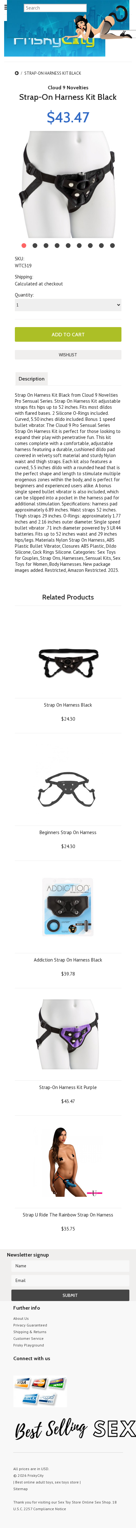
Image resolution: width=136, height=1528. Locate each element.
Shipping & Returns (29, 1331)
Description (32, 379)
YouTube (28, 1370)
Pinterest (39, 1370)
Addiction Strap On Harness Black (68, 960)
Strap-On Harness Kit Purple (68, 1087)
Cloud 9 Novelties (68, 88)
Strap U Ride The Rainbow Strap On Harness (68, 1215)
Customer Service (28, 1338)
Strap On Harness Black (68, 705)
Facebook (50, 1370)
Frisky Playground (28, 1345)
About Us (21, 1318)
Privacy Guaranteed (30, 1325)
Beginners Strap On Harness (68, 832)
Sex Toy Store (69, 1502)
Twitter (17, 1370)
